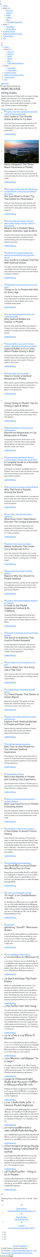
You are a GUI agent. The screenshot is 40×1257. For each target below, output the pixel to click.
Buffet (8, 15)
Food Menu (10, 27)
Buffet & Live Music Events (12, 34)
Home (5, 6)
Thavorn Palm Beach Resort (22, 1251)
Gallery (8, 17)
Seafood (9, 13)
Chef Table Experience (14, 22)
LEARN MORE (9, 134)
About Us (9, 10)
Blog (8, 20)
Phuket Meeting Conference (22, 1253)
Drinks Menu (11, 29)
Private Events (8, 36)
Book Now (5, 83)
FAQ (4, 38)
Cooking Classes (9, 31)
